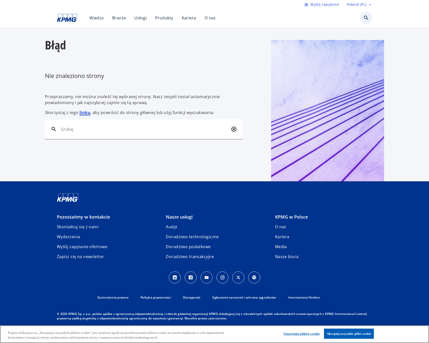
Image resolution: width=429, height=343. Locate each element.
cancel (234, 129)
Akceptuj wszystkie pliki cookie (349, 334)
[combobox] (145, 129)
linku (84, 112)
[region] (214, 334)
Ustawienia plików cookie (302, 334)
